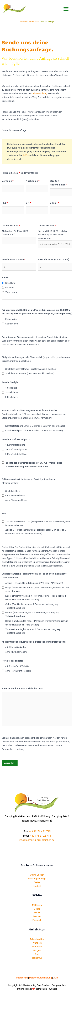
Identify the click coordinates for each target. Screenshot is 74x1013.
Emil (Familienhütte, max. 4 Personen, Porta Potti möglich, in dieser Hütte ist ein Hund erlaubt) (35, 597)
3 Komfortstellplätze (16, 454)
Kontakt (37, 886)
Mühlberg (37, 905)
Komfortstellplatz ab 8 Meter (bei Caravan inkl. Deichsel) (34, 430)
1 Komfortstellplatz (15, 444)
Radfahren (37, 946)
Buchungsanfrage (37, 878)
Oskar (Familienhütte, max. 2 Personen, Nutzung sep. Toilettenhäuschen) (32, 606)
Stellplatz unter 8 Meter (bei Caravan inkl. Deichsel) (31, 369)
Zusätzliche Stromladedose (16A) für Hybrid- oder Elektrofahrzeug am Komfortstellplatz (34, 464)
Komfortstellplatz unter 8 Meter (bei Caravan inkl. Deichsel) (35, 425)
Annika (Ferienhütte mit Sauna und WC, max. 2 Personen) (34, 583)
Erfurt (37, 912)
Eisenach (37, 920)
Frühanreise (11, 319)
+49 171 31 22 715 (40, 835)
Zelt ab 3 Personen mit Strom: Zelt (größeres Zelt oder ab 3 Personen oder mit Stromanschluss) (35, 531)
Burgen (37, 950)
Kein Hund (10, 283)
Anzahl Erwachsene (13, 259)
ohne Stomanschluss (16, 500)
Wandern (37, 942)
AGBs (26, 155)
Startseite (23, 22)
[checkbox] (3, 319)
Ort (28, 202)
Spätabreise (11, 323)
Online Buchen (37, 874)
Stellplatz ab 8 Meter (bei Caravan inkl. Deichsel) (29, 373)
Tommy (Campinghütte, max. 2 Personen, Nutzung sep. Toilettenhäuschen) (33, 631)
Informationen (34, 22)
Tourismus (37, 957)
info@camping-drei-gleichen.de (37, 840)
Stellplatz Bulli (12, 491)
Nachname (32, 180)
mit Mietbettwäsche (15, 647)
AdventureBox (37, 939)
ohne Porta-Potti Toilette (18, 670)
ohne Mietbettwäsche (16, 651)
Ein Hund (9, 287)
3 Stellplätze (11, 397)
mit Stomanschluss (15, 495)
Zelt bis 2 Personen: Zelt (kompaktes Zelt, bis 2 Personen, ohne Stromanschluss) (37, 523)
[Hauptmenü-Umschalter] (66, 9)
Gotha (37, 908)
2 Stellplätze (11, 392)
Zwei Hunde (11, 292)
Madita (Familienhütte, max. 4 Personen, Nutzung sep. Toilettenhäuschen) (32, 614)
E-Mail (54, 202)
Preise (37, 882)
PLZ (5, 202)
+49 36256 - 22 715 (39, 831)
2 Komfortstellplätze (16, 449)
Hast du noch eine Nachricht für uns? (22, 688)
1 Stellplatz (11, 387)
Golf (37, 954)
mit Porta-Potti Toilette (17, 666)
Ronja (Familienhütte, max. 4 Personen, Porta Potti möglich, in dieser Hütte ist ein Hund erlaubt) (36, 622)
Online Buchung (39, 93)
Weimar (37, 916)
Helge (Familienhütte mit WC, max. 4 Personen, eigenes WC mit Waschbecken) (37, 589)
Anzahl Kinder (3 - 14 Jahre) (53, 259)
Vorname (7, 180)
